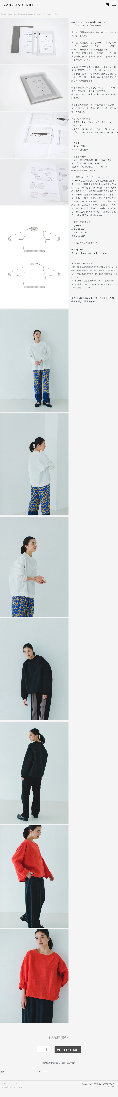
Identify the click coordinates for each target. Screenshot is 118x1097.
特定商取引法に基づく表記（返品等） (59, 1063)
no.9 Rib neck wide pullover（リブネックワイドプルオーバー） (36, 14)
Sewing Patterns (7, 14)
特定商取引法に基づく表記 (12, 1087)
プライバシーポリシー (10, 1083)
